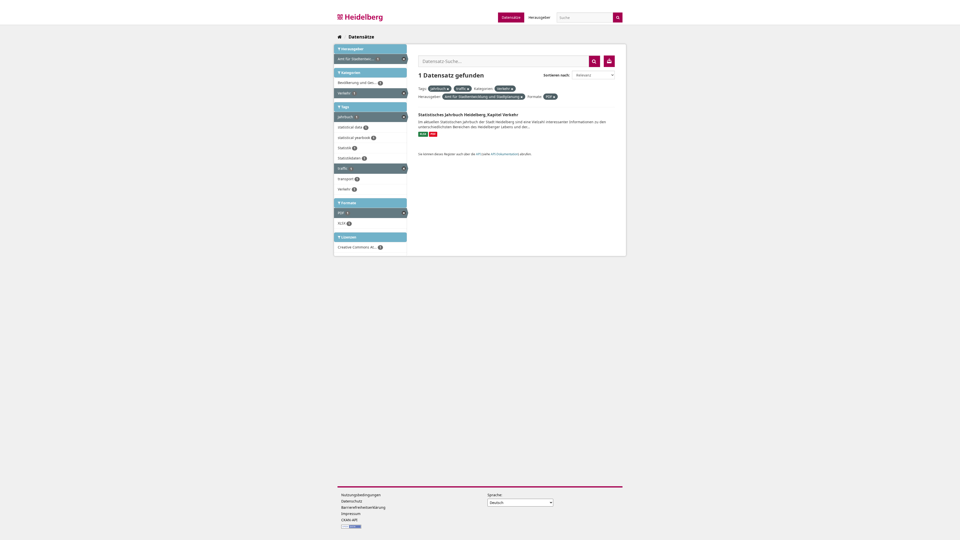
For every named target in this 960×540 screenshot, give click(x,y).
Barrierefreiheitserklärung (363, 507)
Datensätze (511, 17)
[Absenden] (618, 17)
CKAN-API (349, 520)
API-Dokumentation (504, 154)
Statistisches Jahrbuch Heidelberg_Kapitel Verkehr (468, 115)
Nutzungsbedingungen (361, 494)
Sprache (494, 494)
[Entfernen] (448, 89)
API (478, 154)
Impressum (350, 513)
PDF (433, 134)
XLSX (423, 134)
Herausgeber (539, 17)
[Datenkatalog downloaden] (609, 61)
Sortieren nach (556, 75)
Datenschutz (351, 501)
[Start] (340, 37)
